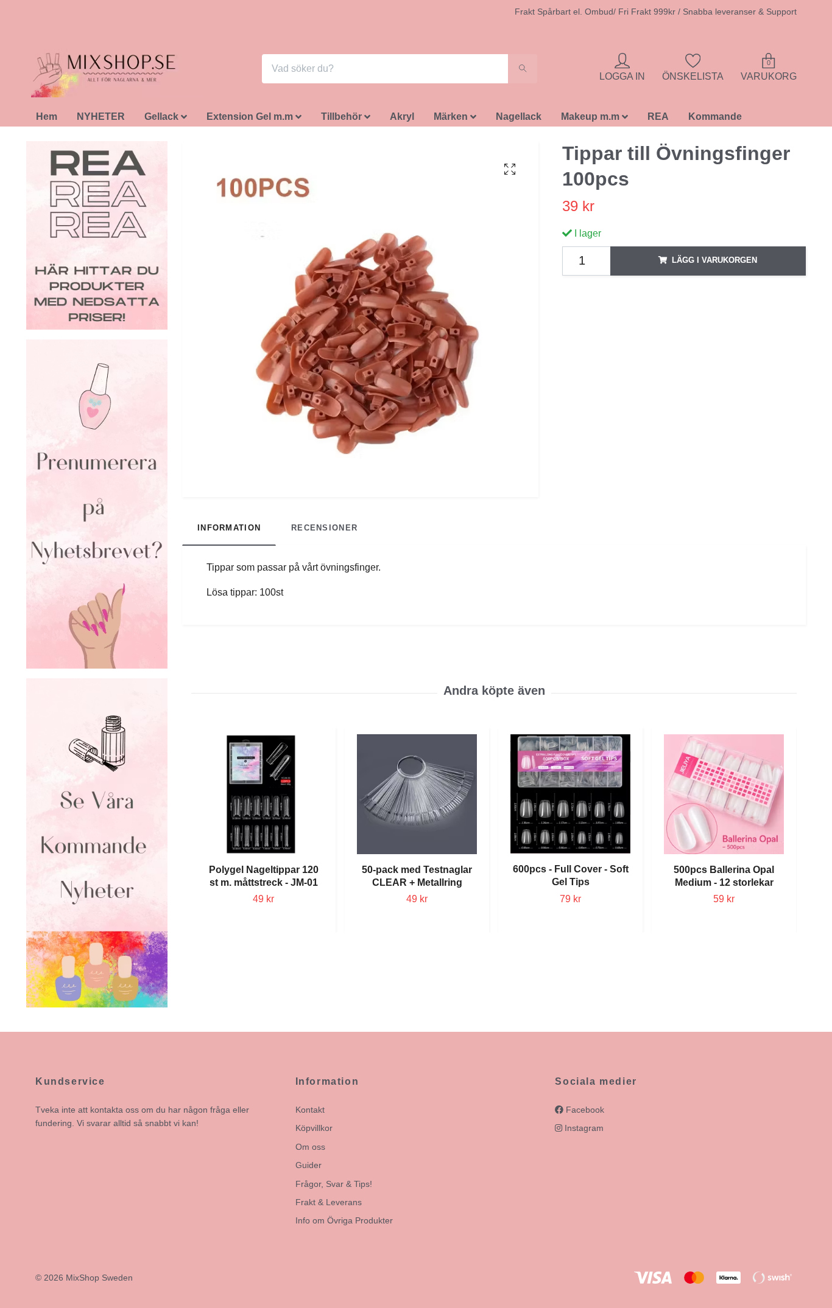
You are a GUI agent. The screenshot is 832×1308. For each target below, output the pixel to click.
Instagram (583, 1131)
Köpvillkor (314, 1131)
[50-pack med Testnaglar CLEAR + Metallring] (417, 797)
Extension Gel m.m (249, 120)
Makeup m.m (590, 120)
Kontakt (310, 1113)
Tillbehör (341, 120)
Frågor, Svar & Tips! (333, 1187)
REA (658, 120)
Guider (308, 1169)
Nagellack (518, 120)
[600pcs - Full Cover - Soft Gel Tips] (570, 797)
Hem (46, 120)
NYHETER (101, 120)
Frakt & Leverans (328, 1205)
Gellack (161, 120)
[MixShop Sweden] (122, 70)
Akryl (402, 120)
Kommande (715, 120)
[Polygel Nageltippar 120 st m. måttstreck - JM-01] (263, 797)
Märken (451, 120)
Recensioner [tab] (324, 531)
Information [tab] (229, 531)
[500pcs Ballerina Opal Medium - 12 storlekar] (724, 797)
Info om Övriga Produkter (344, 1224)
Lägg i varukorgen (714, 263)
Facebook (583, 1113)
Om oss (310, 1150)
